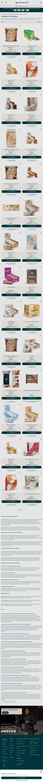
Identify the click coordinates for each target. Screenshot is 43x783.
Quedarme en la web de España (21, 780)
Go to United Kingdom (21, 777)
